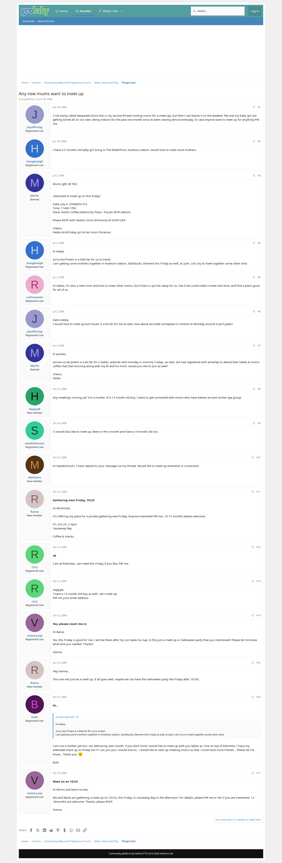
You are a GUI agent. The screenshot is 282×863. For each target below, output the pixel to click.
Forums (85, 11)
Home (64, 11)
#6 (259, 311)
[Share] (253, 107)
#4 (259, 243)
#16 (258, 697)
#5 (259, 277)
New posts (29, 21)
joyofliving (28, 99)
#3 (259, 175)
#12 (258, 547)
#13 (258, 581)
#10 (258, 457)
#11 (258, 491)
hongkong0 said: (65, 717)
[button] (122, 11)
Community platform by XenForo (141, 853)
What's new (110, 11)
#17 (258, 773)
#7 (259, 345)
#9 (259, 423)
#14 (258, 615)
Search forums (46, 21)
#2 (259, 141)
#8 (259, 389)
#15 (258, 662)
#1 (259, 107)
